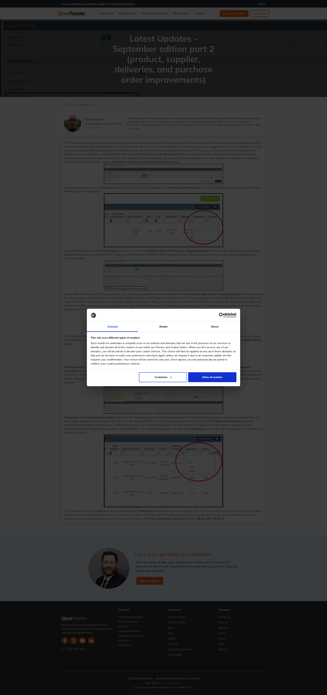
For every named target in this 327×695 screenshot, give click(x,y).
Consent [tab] (112, 326)
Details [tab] (163, 326)
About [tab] (214, 326)
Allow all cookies (212, 377)
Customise (161, 377)
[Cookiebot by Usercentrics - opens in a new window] (221, 315)
